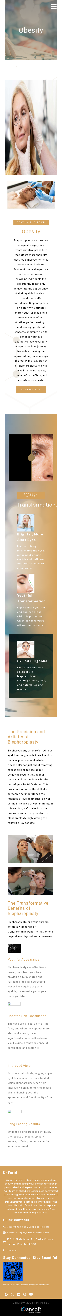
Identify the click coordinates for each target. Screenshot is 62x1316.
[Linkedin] (19, 1294)
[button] (31, 222)
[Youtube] (31, 1294)
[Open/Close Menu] (54, 6)
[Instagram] (25, 1294)
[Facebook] (6, 1294)
